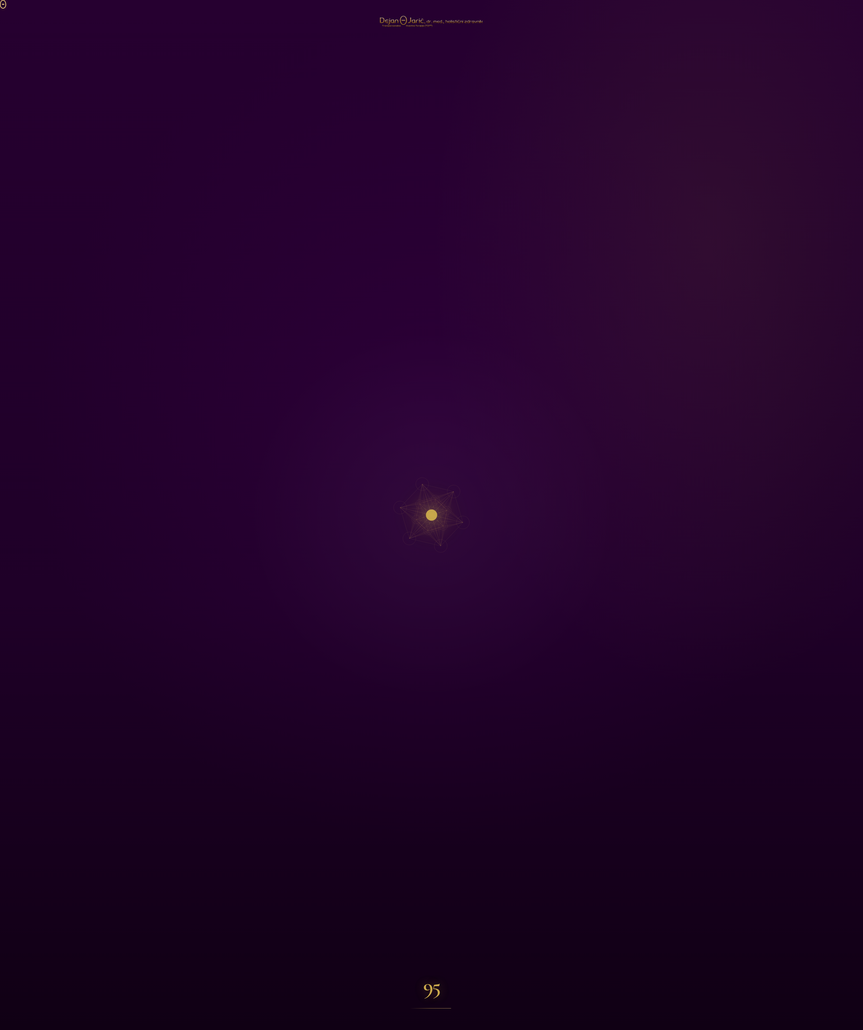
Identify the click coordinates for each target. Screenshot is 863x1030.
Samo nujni (64, 978)
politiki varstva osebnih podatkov (67, 994)
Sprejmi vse (37, 967)
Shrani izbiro (90, 967)
